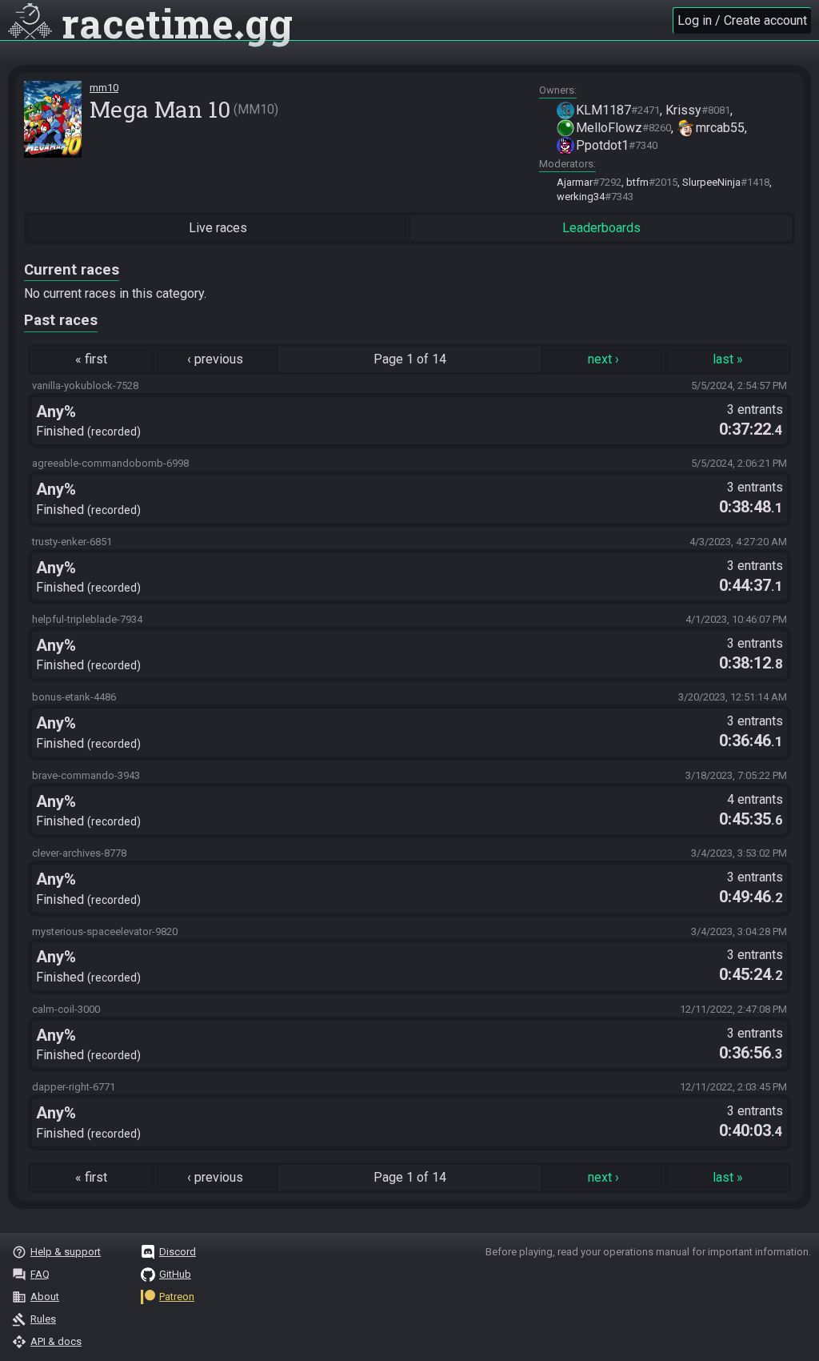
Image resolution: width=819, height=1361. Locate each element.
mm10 (104, 88)
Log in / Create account (742, 20)
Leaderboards (601, 227)
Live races (218, 227)
